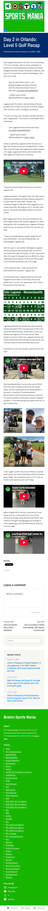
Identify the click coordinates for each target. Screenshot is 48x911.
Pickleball (9, 845)
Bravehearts (10, 763)
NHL (7, 839)
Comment (35, 612)
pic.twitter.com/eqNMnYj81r (19, 130)
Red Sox (9, 860)
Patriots (9, 842)
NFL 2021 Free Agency (15, 830)
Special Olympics (12, 868)
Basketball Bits (12, 757)
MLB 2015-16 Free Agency (16, 801)
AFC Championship (13, 751)
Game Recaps (11, 784)
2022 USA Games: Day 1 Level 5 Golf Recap (10, 627)
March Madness (12, 795)
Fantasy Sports (11, 778)
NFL (7, 822)
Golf (7, 787)
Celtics (8, 769)
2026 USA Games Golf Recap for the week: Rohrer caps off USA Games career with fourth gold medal (23, 683)
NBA (7, 813)
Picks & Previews (12, 848)
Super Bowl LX (11, 871)
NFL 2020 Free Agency (15, 827)
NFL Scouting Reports (14, 836)
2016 (8, 749)
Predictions (10, 857)
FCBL (8, 781)
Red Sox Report (12, 863)
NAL (7, 810)
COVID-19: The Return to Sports (18, 772)
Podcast (9, 854)
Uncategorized (11, 874)
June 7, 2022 (29, 98)
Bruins (8, 766)
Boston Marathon (12, 760)
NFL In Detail (11, 833)
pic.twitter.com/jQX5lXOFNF (27, 90)
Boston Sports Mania (20, 717)
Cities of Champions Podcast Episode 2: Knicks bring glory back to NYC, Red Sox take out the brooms (23, 698)
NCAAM (9, 819)
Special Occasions (13, 865)
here (27, 520)
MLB (7, 798)
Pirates (8, 851)
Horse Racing (11, 792)
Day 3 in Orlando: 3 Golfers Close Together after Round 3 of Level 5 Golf (33, 627)
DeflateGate (10, 775)
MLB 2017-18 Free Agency (16, 804)
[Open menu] (5, 30)
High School (10, 789)
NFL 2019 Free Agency (15, 824)
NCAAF (8, 816)
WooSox (9, 877)
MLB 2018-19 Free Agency (16, 807)
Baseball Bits (11, 754)
